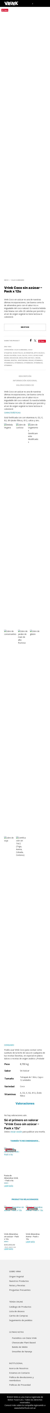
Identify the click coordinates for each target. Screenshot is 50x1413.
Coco (30, 350)
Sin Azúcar (14, 358)
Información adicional (25, 380)
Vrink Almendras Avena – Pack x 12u (33, 1236)
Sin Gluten (23, 358)
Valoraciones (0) (25, 385)
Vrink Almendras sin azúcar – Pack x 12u (11, 1236)
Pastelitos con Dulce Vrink (24, 1338)
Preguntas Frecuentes (20, 1290)
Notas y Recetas (17, 1285)
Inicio (6, 280)
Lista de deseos (17, 1311)
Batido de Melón (20, 1347)
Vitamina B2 (18, 363)
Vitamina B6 (28, 363)
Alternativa (28, 353)
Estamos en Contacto (19, 1372)
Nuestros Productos (19, 1281)
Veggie (31, 360)
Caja (19, 355)
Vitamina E (8, 365)
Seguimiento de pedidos (20, 1320)
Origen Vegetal (16, 1276)
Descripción (25, 376)
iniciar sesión (16, 1131)
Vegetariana (23, 360)
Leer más (8, 1186)
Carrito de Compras (18, 1315)
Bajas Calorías (10, 355)
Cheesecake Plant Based (24, 1342)
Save (6, 10)
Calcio (24, 355)
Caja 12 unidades (17, 280)
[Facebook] (31, 340)
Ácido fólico (18, 353)
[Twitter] (36, 340)
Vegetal (14, 360)
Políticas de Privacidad (20, 1384)
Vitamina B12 (9, 363)
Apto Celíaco (39, 353)
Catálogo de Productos (20, 1306)
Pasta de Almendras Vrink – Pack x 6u (11, 1178)
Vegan (37, 358)
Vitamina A (38, 360)
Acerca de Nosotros (18, 1368)
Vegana (7, 360)
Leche (35, 355)
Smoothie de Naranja (22, 1351)
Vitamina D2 (38, 363)
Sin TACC (31, 358)
